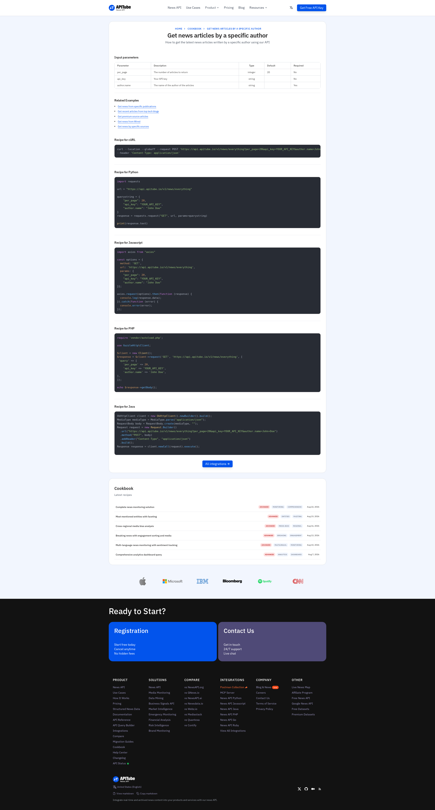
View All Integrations (233, 730)
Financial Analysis (160, 719)
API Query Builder (124, 725)
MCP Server (227, 692)
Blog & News (266, 687)
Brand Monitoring (159, 730)
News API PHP (229, 714)
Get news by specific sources (133, 126)
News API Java (229, 709)
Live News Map (301, 687)
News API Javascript (233, 703)
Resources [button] (256, 8)
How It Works (121, 698)
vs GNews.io (191, 692)
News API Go (228, 719)
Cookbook (195, 28)
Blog (241, 8)
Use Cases (193, 8)
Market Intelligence (160, 709)
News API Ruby (229, 725)
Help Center (120, 752)
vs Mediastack (193, 714)
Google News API (302, 703)
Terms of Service (266, 703)
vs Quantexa (192, 719)
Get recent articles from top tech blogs (138, 111)
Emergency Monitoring (162, 714)
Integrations (120, 730)
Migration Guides (123, 741)
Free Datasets (300, 709)
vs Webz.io (190, 709)
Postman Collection (232, 687)
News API (174, 8)
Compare (118, 736)
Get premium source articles (133, 116)
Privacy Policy (264, 709)
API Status (120, 763)
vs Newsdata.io (193, 703)
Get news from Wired (129, 121)
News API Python (230, 698)
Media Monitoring (159, 692)
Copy (315, 148)
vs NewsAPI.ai (193, 698)
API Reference (121, 719)
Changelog (119, 758)
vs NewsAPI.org (194, 687)
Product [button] (210, 8)
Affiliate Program (302, 692)
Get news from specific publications (137, 106)
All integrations (215, 464)
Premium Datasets (303, 714)
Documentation (122, 714)
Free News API (301, 698)
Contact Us (263, 698)
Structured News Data (126, 709)
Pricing (229, 8)
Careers (261, 692)
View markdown (125, 793)
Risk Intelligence (159, 725)
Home (178, 28)
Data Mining (156, 698)
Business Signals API (161, 703)
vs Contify (190, 725)
